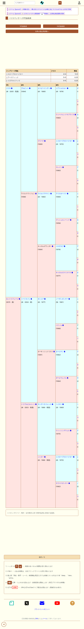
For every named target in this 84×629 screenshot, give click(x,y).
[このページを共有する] (3, 624)
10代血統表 (61, 26)
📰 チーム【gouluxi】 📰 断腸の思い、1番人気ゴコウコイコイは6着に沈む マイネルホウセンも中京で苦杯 (39, 9)
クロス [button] (53, 71)
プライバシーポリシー (42, 609)
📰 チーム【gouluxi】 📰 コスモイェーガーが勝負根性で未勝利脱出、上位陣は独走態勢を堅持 (36, 13)
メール (44, 618)
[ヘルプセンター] (72, 603)
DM (36, 618)
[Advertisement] (42, 50)
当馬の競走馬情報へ (42, 31)
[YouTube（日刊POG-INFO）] (57, 603)
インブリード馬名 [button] (12, 71)
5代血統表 (23, 26)
